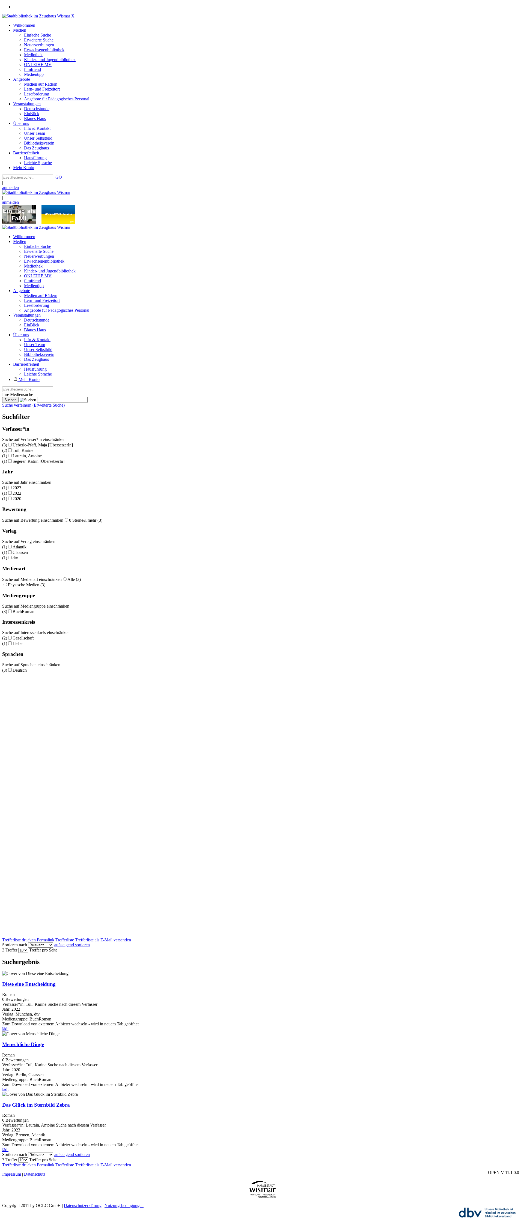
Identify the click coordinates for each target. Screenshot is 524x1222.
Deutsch (20, 670)
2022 (17, 493)
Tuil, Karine (23, 450)
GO (58, 177)
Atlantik (19, 547)
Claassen (20, 552)
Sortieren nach (14, 944)
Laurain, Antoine (27, 456)
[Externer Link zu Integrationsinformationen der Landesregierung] (58, 222)
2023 (17, 487)
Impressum (11, 1174)
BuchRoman (23, 611)
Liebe (17, 643)
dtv (15, 558)
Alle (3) (74, 579)
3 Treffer (9, 950)
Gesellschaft (23, 638)
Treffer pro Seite (43, 950)
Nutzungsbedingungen (124, 1205)
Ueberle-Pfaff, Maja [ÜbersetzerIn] (43, 445)
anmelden (10, 187)
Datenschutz (34, 1174)
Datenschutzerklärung (83, 1205)
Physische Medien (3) (26, 585)
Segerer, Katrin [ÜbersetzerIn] (38, 461)
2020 (17, 498)
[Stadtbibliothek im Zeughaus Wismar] (36, 16)
